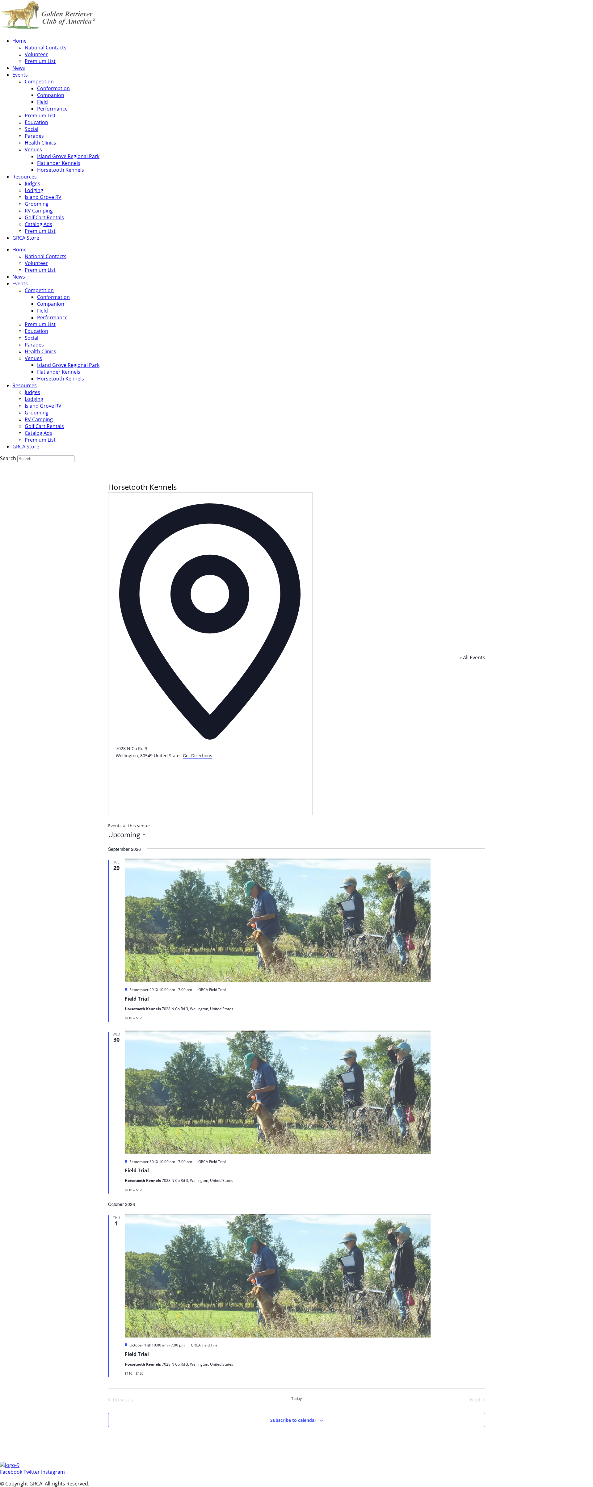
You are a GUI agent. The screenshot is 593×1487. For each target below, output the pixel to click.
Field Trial (137, 998)
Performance (52, 108)
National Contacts (45, 47)
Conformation (53, 88)
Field (42, 102)
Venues (33, 149)
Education (36, 122)
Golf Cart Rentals (44, 217)
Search (8, 458)
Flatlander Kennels (58, 163)
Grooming (36, 203)
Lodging (34, 190)
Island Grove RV (43, 197)
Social (31, 129)
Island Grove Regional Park (68, 156)
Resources (24, 176)
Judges (32, 183)
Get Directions (197, 755)
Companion (50, 95)
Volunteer (36, 54)
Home (19, 40)
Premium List (40, 61)
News (18, 68)
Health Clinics (40, 142)
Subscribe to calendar (293, 1420)
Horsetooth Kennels (60, 169)
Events (20, 74)
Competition (39, 81)
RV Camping (39, 210)
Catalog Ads (38, 224)
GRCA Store (25, 237)
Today (296, 1398)
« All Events (472, 657)
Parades (34, 135)
